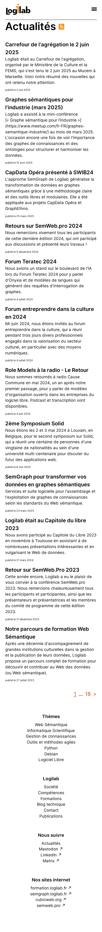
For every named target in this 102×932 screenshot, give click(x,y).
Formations (51, 798)
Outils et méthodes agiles (51, 742)
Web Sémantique (51, 724)
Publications (51, 816)
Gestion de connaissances (51, 736)
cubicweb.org (48, 899)
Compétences (51, 792)
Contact (51, 810)
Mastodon (48, 849)
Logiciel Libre (51, 759)
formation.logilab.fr (49, 888)
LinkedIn (49, 855)
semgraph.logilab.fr (48, 894)
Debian (51, 754)
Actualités (51, 843)
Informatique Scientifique (51, 730)
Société (51, 786)
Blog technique (51, 804)
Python (51, 748)
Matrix (49, 860)
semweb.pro (48, 905)
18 (88, 694)
